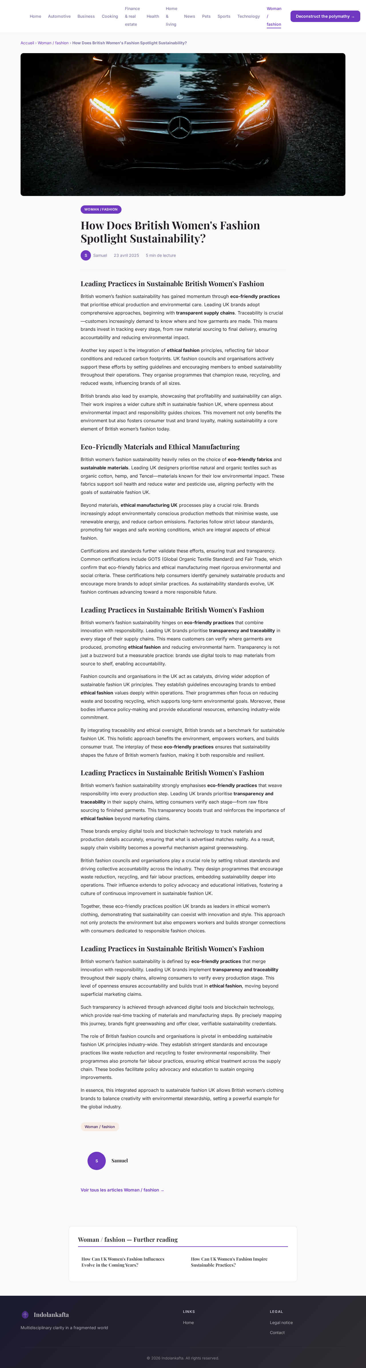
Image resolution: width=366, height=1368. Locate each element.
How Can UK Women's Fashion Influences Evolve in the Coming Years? (122, 1262)
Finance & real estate (132, 16)
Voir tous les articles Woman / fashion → (122, 1190)
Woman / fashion (53, 43)
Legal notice (281, 1322)
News (189, 16)
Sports (224, 16)
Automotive (59, 16)
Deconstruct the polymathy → (325, 16)
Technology (248, 16)
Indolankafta (51, 1314)
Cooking (110, 16)
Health (153, 16)
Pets (206, 16)
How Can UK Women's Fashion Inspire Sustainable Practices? (229, 1262)
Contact (277, 1332)
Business (86, 16)
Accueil (27, 43)
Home (35, 16)
